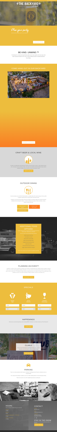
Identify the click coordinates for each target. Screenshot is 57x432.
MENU (18, 10)
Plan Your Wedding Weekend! (51, 0)
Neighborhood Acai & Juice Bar (28, 242)
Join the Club (28, 353)
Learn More (28, 326)
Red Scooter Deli (28, 243)
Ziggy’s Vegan (24, 247)
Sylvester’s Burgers (31, 247)
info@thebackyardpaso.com (38, 412)
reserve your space (28, 142)
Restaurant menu (22, 207)
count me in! (38, 424)
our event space (38, 42)
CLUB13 (21, 10)
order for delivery (34, 207)
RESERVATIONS (41, 10)
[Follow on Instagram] (36, 418)
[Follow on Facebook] (35, 418)
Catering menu (23, 210)
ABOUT (14, 10)
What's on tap (28, 170)
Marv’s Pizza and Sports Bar (29, 240)
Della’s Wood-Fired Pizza (28, 235)
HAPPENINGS (27, 10)
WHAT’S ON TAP (34, 10)
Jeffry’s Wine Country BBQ (28, 238)
